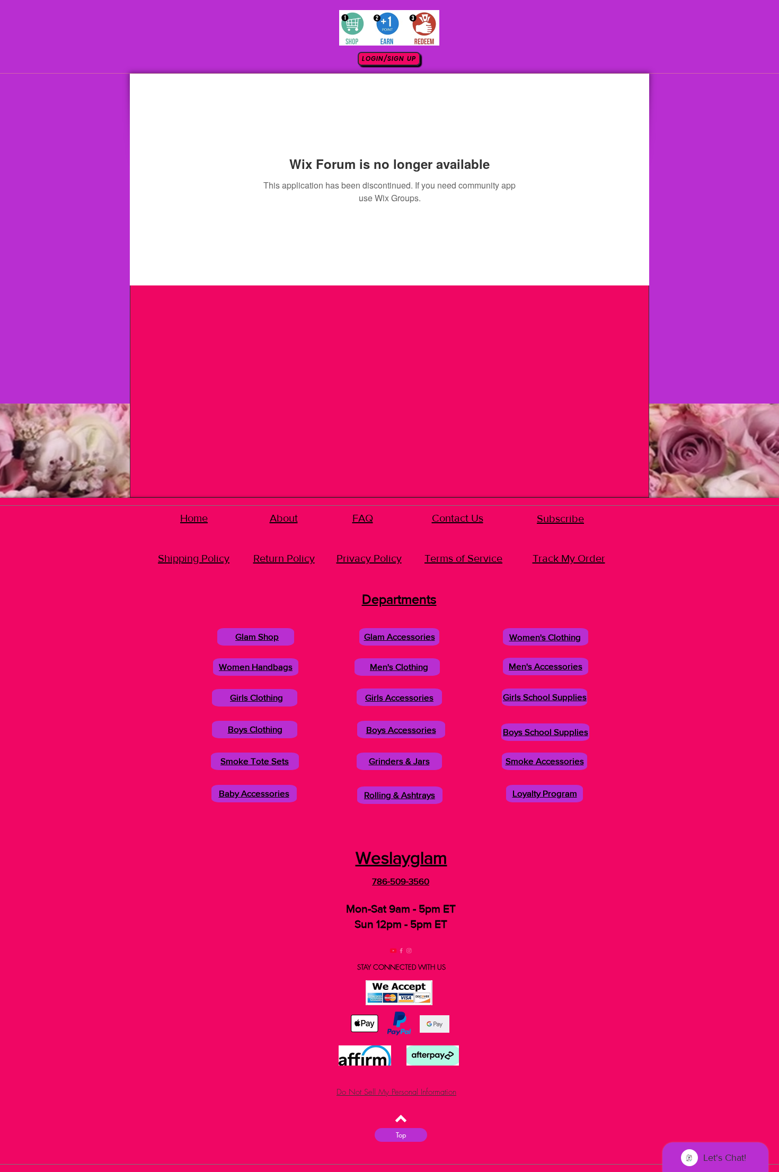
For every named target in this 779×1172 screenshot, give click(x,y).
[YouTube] (385, 951)
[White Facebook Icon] (401, 951)
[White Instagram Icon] (417, 951)
